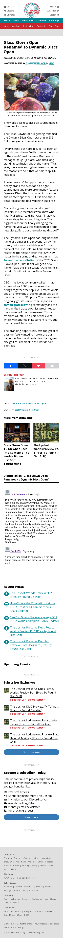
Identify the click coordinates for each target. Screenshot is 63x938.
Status (53, 899)
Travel (51, 865)
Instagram (28, 911)
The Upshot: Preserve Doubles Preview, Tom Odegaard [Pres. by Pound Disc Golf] (31, 645)
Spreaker (49, 911)
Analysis (16, 26)
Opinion (32, 861)
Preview (7, 865)
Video (6, 869)
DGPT (16, 20)
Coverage (27, 858)
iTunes (20, 915)
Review (42, 865)
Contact (10, 6)
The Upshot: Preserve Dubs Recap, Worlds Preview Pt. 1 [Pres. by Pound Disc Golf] (33, 631)
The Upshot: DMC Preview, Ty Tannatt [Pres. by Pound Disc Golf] (34, 708)
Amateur (31, 878)
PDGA (7, 20)
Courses (17, 858)
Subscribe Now (31, 752)
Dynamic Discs (19, 403)
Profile (16, 865)
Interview (8, 861)
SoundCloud (9, 915)
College (21, 878)
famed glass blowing (18, 305)
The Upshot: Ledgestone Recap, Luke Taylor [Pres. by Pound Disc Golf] (33, 722)
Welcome (8, 886)
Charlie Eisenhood (36, 63)
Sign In (53, 6)
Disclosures (36, 899)
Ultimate (10, 14)
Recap (34, 865)
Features (8, 858)
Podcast (49, 861)
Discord (10, 10)
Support (17, 890)
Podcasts (41, 26)
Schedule (41, 20)
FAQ (25, 890)
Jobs (46, 899)
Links (16, 861)
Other (40, 861)
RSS (27, 915)
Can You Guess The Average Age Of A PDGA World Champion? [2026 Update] (34, 619)
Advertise (15, 899)
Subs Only (54, 26)
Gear (36, 858)
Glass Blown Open (37, 403)
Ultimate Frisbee (11, 902)
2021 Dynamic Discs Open (27, 410)
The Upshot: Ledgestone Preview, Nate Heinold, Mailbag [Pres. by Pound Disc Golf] (34, 738)
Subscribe (52, 10)
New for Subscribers (24, 886)
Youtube (39, 911)
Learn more (31, 817)
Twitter (18, 911)
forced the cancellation (19, 260)
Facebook (8, 911)
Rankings (54, 20)
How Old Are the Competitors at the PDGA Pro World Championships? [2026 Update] (32, 607)
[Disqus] (31, 530)
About (6, 899)
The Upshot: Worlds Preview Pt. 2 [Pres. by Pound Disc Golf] (31, 595)
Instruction (28, 26)
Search (53, 14)
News (6, 26)
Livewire (15, 869)
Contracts (27, 20)
